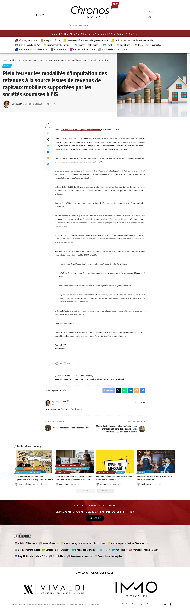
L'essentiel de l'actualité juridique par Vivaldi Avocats (95, 33)
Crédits (148, 604)
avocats (68, 376)
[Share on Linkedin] (48, 152)
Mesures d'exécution (34, 469)
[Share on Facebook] (48, 133)
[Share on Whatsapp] (48, 146)
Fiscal (7, 66)
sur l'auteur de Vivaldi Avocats (64, 409)
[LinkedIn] (42, 14)
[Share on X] (48, 140)
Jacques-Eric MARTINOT (27, 484)
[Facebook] (36, 14)
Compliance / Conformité (68, 465)
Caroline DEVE (18, 104)
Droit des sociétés (106, 472)
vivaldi (121, 379)
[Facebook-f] (170, 604)
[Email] (48, 158)
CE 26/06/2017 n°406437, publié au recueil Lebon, (81, 130)
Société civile (63, 472)
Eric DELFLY (63, 484)
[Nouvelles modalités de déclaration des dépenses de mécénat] (115, 461)
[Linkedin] (175, 604)
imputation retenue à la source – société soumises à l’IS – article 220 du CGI (86, 379)
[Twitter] (165, 604)
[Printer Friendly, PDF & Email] (63, 363)
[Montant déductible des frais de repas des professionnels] (156, 461)
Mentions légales (139, 604)
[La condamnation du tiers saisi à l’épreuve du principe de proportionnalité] (34, 461)
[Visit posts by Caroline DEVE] (48, 403)
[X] (39, 14)
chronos (88, 376)
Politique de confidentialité (124, 604)
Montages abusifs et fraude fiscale (72, 469)
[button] (150, 17)
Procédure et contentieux (27, 472)
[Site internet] (140, 403)
